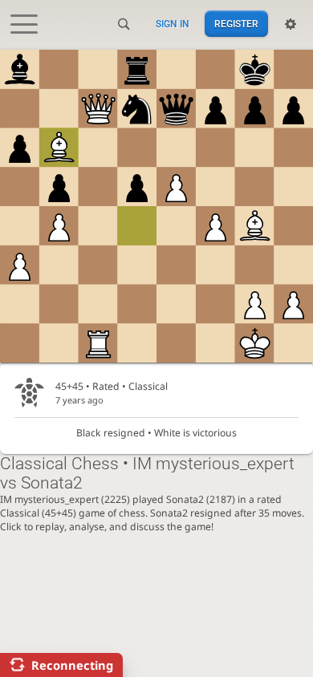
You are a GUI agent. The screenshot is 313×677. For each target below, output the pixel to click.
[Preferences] (290, 24)
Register (236, 24)
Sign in (172, 24)
